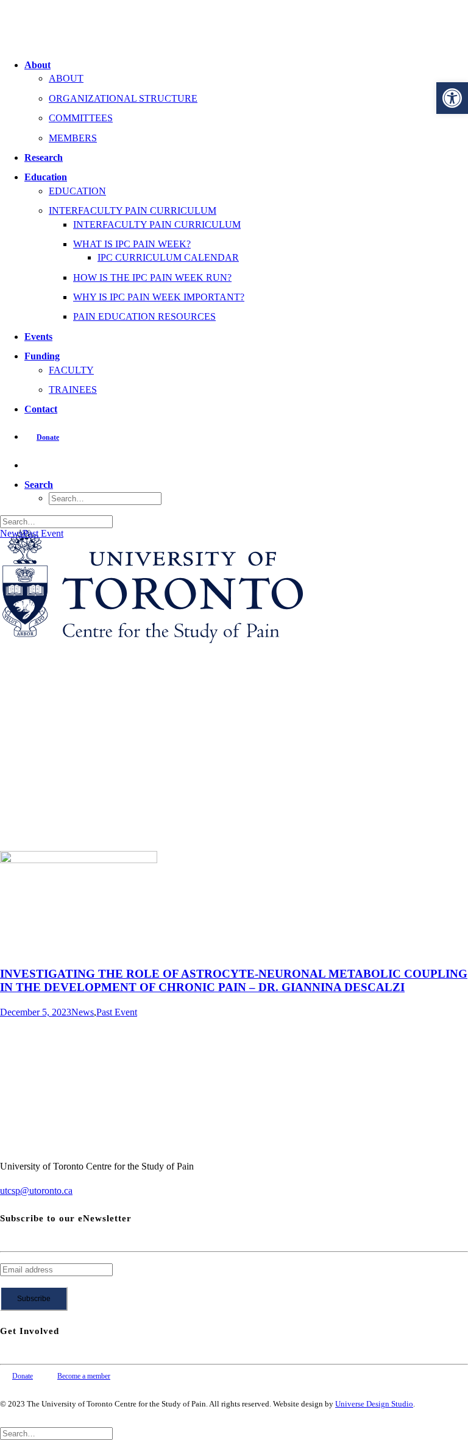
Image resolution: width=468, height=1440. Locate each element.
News (11, 533)
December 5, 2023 (35, 1012)
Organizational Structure (123, 98)
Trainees (73, 389)
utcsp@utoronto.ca (36, 1190)
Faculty (71, 370)
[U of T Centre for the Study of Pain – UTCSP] (234, 24)
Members (73, 138)
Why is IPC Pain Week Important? (158, 297)
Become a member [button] (83, 1376)
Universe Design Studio (374, 1403)
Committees (81, 118)
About (37, 65)
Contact (40, 409)
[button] (452, 98)
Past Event (43, 533)
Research (43, 157)
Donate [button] (22, 1376)
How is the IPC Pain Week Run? (152, 277)
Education (45, 177)
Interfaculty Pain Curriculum (132, 210)
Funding (42, 356)
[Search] (56, 521)
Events (38, 336)
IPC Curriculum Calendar (168, 257)
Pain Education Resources (144, 316)
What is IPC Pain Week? (132, 244)
